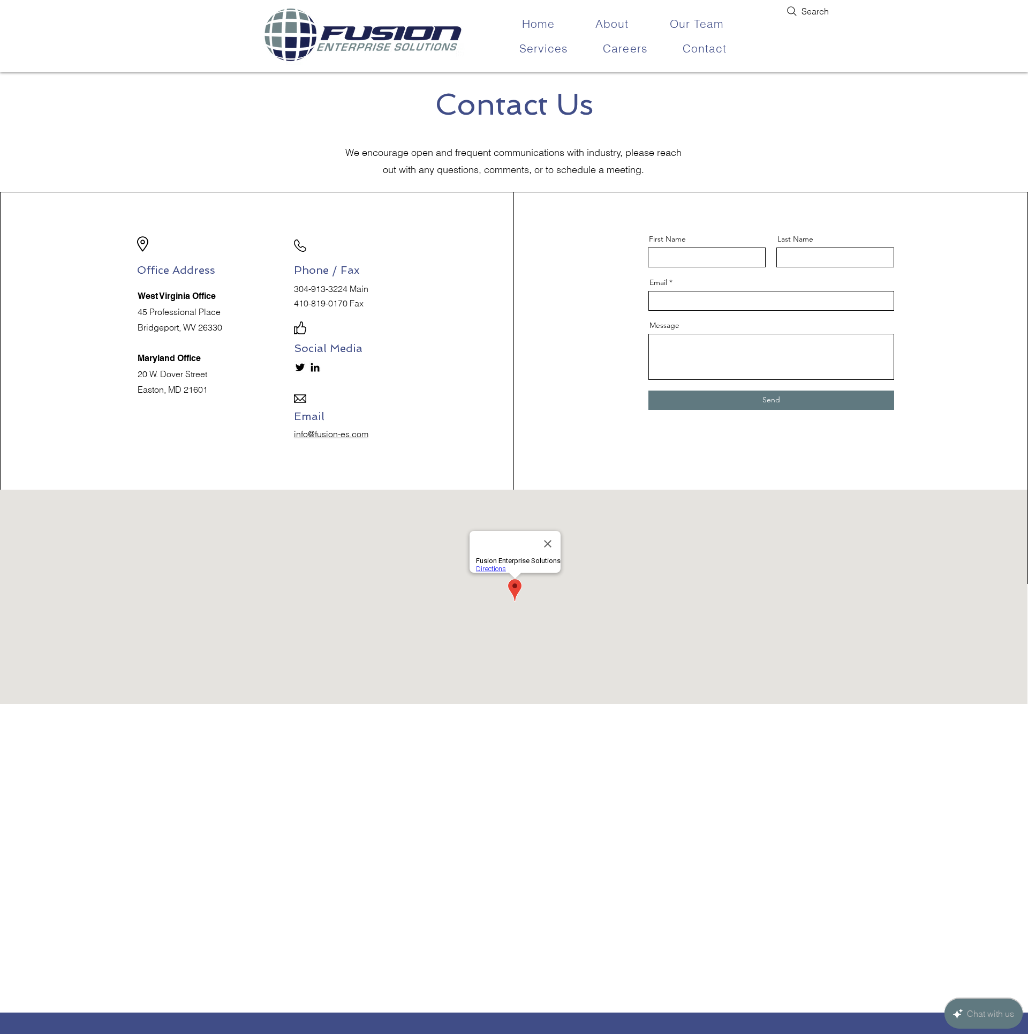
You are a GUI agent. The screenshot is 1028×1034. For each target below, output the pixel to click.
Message (664, 325)
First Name (667, 239)
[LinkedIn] (315, 367)
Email (658, 282)
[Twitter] (300, 367)
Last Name (795, 239)
